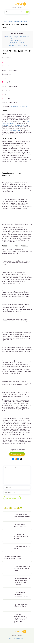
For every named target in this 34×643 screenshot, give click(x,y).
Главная (10, 638)
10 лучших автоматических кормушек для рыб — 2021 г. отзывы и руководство (21, 618)
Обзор (11, 38)
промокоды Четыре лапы (19, 106)
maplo (20, 4)
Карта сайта (17, 638)
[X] (21, 459)
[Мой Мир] (18, 459)
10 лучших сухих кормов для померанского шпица (21, 594)
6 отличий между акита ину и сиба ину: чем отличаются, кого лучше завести (22, 581)
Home (5, 21)
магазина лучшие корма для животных (14, 125)
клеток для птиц (15, 130)
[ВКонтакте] (13, 459)
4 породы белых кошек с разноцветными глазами (12, 557)
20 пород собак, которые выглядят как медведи (21, 536)
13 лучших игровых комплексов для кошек (22, 515)
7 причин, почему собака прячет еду (20, 525)
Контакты (23, 638)
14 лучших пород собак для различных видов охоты (22, 568)
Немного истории (15, 40)
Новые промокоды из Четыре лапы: (17, 37)
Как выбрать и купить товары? (19, 45)
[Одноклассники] (16, 459)
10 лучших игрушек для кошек (22, 547)
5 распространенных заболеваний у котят (21, 605)
